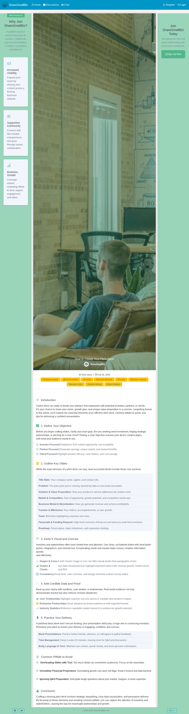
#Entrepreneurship (50, 380)
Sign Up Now (174, 54)
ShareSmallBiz (98, 364)
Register (170, 5)
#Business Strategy (138, 380)
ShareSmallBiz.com (101, 711)
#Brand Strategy (113, 384)
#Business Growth (70, 380)
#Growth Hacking (94, 384)
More (171, 711)
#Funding (121, 380)
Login (183, 5)
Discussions (52, 5)
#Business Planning (104, 380)
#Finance (87, 380)
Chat (66, 5)
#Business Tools (75, 384)
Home (37, 5)
